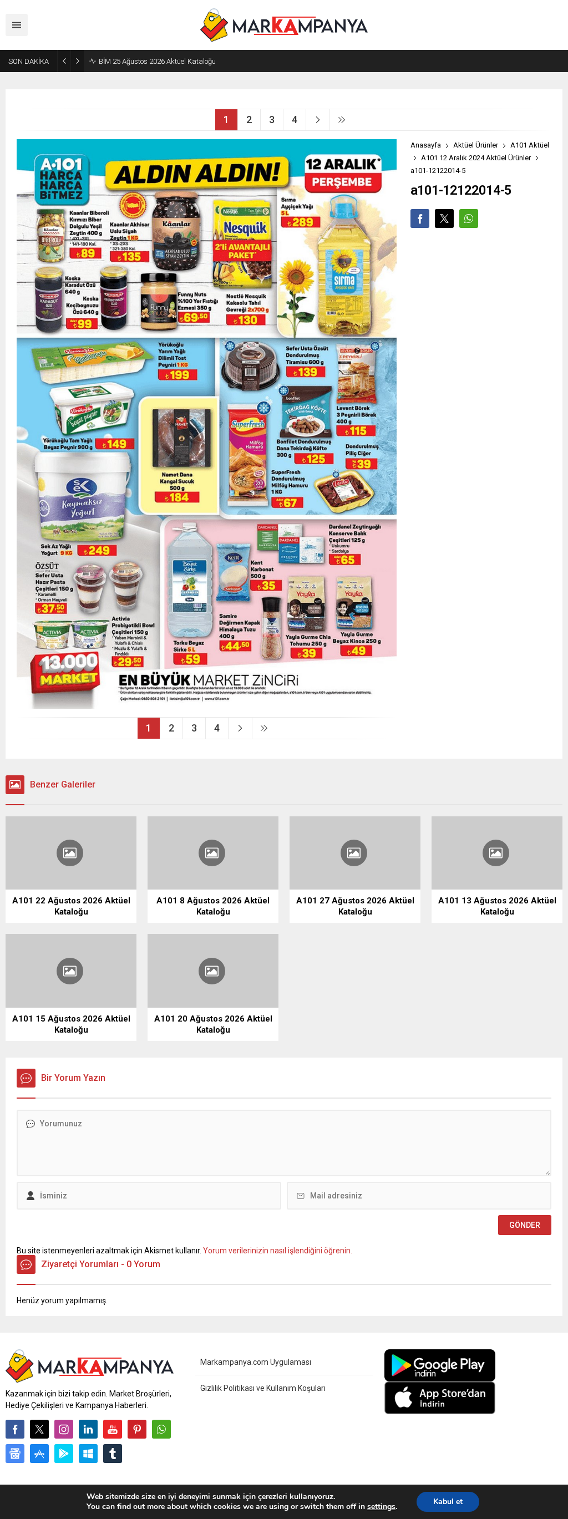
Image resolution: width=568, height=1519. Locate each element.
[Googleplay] (63, 1453)
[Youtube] (112, 1429)
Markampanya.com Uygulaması (255, 1362)
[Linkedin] (88, 1429)
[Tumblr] (112, 1453)
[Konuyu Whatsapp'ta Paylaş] (468, 218)
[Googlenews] (15, 1453)
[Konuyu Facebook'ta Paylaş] (419, 218)
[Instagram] (63, 1429)
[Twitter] (39, 1429)
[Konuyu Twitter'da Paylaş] (444, 218)
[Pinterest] (137, 1429)
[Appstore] (39, 1453)
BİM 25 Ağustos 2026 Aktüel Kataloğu (157, 61)
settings (381, 1507)
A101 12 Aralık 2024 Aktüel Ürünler (476, 158)
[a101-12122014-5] (207, 704)
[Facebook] (15, 1429)
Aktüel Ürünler (475, 145)
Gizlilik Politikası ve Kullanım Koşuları (263, 1388)
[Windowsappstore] (88, 1453)
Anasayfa (425, 145)
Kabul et (448, 1501)
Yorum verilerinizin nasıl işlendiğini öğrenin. (277, 1250)
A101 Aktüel (529, 145)
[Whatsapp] (161, 1429)
